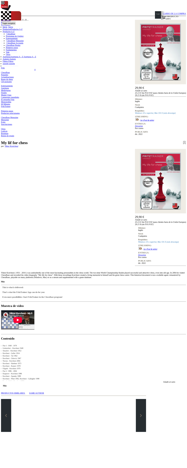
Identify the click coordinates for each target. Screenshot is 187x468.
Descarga (139, 126)
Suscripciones (6, 124)
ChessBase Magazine (15, 41)
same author (36, 393)
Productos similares (13, 393)
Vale (7, 52)
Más (3, 282)
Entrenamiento (12, 38)
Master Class (6, 95)
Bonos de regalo (7, 136)
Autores (6, 59)
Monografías (6, 102)
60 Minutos (5, 104)
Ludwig (4, 131)
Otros (8, 54)
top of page (6, 20)
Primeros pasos (12, 48)
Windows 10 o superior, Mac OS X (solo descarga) (155, 113)
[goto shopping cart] (164, 18)
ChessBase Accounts (14, 43)
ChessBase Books (13, 45)
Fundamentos (11, 50)
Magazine (5, 120)
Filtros (5, 61)
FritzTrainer (5, 106)
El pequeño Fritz (7, 99)
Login (158, 14)
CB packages (6, 82)
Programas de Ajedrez (15, 36)
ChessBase (10, 34)
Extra (3, 122)
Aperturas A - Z (29, 57)
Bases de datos (7, 79)
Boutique (4, 133)
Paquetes (4, 75)
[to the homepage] (6, 10)
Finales (4, 93)
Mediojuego (6, 90)
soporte (6, 64)
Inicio (10, 27)
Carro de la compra (174, 13)
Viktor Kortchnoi (11, 146)
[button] (160, 91)
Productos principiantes (10, 113)
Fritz (3, 68)
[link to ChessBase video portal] (137, 120)
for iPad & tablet (147, 120)
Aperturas (5, 88)
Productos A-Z (9, 31)
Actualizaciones (7, 77)
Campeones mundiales (10, 97)
